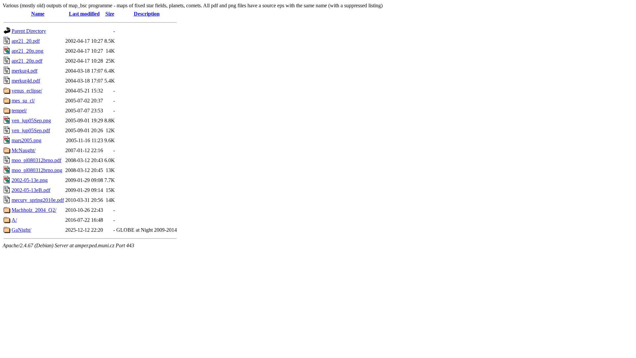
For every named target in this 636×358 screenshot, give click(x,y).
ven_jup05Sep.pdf (31, 130)
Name (37, 14)
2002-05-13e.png (30, 180)
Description (147, 14)
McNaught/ (23, 150)
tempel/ (19, 110)
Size (109, 14)
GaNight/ (21, 230)
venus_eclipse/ (27, 90)
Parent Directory (29, 31)
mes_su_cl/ (23, 100)
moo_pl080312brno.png (37, 170)
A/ (14, 220)
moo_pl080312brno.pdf (36, 160)
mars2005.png (26, 140)
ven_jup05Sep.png (31, 120)
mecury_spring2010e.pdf (38, 200)
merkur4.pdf (24, 71)
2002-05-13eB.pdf (31, 190)
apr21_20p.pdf (27, 61)
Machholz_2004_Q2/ (34, 210)
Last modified (84, 14)
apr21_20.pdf (26, 41)
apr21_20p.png (27, 51)
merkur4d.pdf (26, 81)
